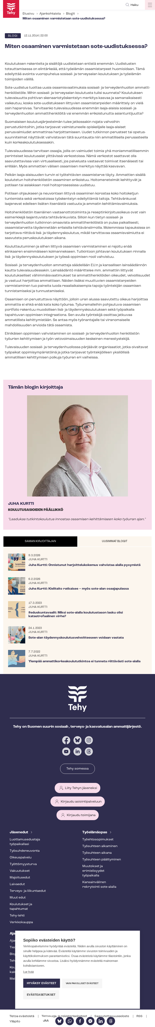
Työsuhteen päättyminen (101, 859)
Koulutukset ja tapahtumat (21, 907)
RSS (139, 1016)
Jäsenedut (19, 832)
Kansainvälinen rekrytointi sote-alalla (99, 885)
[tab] (40, 541)
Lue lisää (28, 971)
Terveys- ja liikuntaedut (28, 891)
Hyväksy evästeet (41, 983)
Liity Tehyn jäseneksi (81, 788)
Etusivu (28, 13)
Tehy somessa (77, 768)
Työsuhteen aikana (97, 853)
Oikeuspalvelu (20, 857)
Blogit (70, 13)
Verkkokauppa (21, 922)
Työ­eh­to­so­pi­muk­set (97, 839)
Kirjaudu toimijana (81, 815)
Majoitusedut (20, 877)
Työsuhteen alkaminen (99, 846)
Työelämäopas (95, 832)
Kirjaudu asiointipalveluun (81, 801)
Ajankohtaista (50, 13)
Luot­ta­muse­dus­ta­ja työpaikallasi (25, 842)
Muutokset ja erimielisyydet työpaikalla (93, 871)
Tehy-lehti (17, 915)
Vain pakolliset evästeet (82, 983)
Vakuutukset (20, 871)
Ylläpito (14, 1021)
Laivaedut (17, 884)
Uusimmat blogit (114, 541)
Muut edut (18, 897)
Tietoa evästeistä (22, 1016)
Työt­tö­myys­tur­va (23, 864)
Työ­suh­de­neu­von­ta (25, 851)
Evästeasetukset (41, 994)
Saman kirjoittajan (40, 541)
